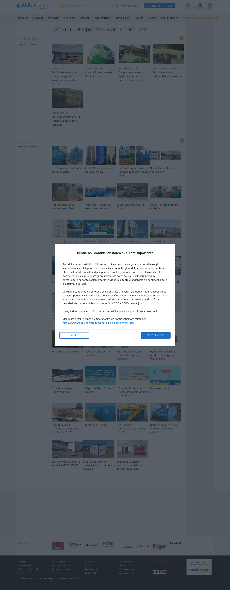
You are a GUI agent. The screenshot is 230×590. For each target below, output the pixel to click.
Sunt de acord (155, 335)
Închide (74, 335)
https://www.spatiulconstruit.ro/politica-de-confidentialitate (98, 322)
